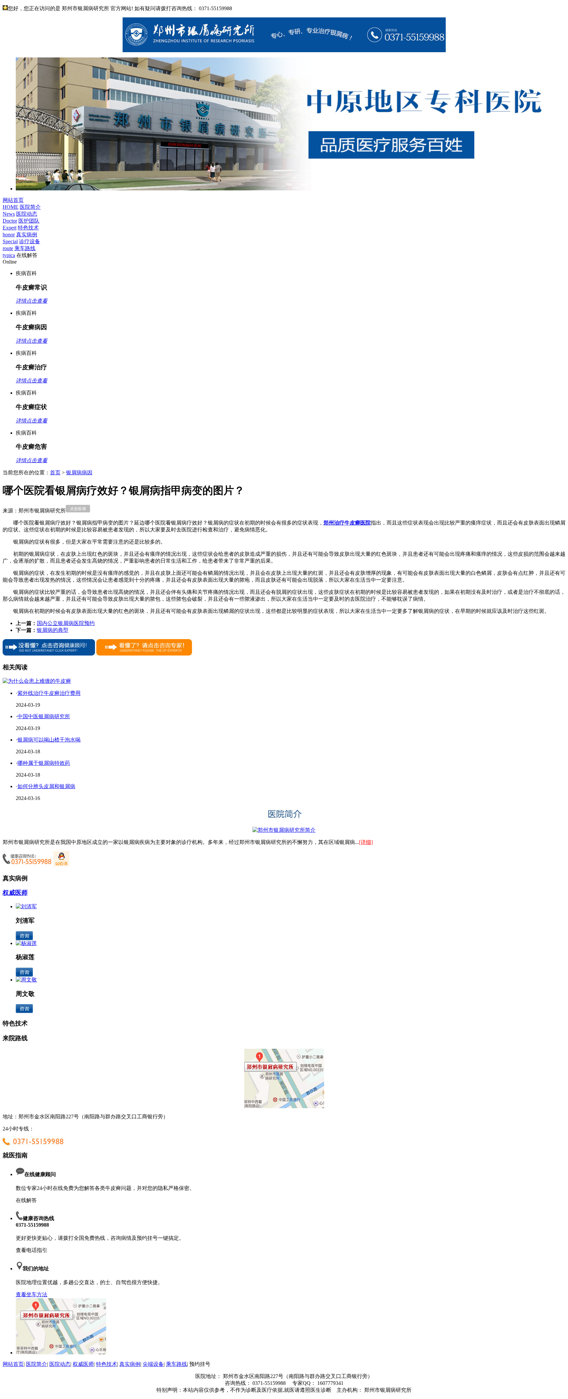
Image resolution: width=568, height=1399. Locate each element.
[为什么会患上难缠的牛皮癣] (37, 681)
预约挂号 (199, 1364)
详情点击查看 (31, 301)
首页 (55, 472)
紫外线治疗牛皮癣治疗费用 (49, 693)
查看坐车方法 (31, 1294)
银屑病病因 (79, 472)
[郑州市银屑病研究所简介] (284, 830)
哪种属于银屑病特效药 (43, 763)
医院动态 (59, 1364)
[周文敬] (26, 979)
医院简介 (36, 1364)
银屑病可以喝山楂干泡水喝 (49, 740)
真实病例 (129, 1364)
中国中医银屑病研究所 (43, 716)
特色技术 (106, 1364)
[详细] (366, 842)
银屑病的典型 (52, 630)
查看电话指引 (31, 1250)
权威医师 (15, 892)
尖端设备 (153, 1364)
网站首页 (13, 1364)
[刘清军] (26, 906)
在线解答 (26, 1200)
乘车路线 (176, 1364)
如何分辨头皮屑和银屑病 (46, 786)
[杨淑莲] (26, 943)
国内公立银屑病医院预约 (66, 623)
